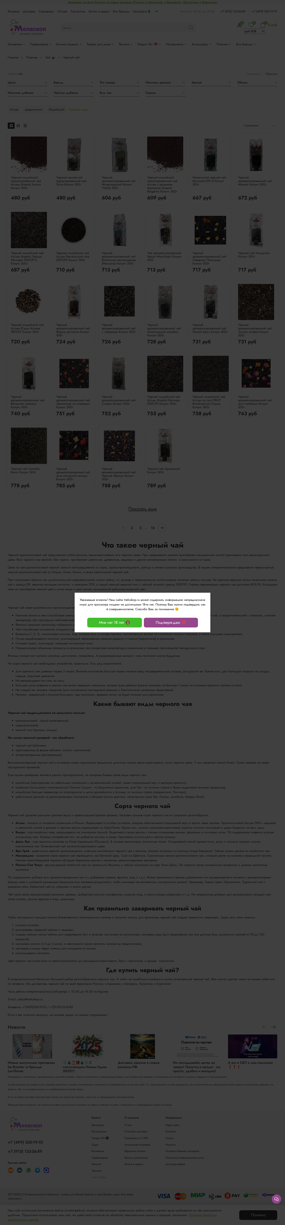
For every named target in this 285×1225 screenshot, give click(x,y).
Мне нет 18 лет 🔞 (114, 622)
